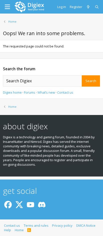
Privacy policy (62, 225)
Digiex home (12, 92)
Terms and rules (36, 225)
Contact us (65, 92)
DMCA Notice (86, 225)
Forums (29, 92)
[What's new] (88, 7)
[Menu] (7, 7)
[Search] (97, 7)
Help (7, 230)
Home (19, 230)
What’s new (46, 92)
